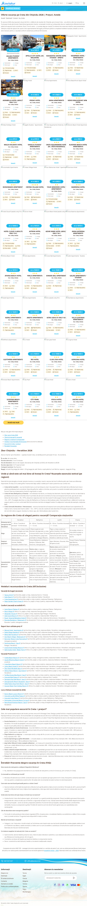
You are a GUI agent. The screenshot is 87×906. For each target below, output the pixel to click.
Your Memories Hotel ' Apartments (56, 188)
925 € (35, 50)
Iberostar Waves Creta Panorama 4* (16, 639)
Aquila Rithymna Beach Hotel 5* (14, 660)
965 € (78, 95)
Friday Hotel (34, 100)
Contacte (4, 881)
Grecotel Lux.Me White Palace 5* (14, 696)
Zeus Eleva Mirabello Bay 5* (13, 668)
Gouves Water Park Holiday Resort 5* (16, 686)
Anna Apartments (56, 100)
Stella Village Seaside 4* (12, 632)
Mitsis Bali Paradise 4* (11, 634)
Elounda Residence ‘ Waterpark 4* (15, 620)
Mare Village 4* (9, 611)
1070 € (78, 394)
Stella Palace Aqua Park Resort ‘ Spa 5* (16, 684)
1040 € (13, 354)
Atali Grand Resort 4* (11, 616)
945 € (78, 50)
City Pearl (35, 399)
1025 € (78, 270)
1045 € (34, 354)
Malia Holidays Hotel (13, 145)
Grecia (25, 878)
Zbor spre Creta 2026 (11, 435)
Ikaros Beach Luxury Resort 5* (14, 694)
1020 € (34, 270)
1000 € (78, 181)
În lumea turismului (7, 878)
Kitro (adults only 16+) (56, 318)
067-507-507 (8, 861)
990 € (78, 139)
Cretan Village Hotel (35, 187)
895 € (13, 50)
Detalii (13, 76)
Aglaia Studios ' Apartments (13, 57)
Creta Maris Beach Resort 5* (13, 664)
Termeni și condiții (7, 884)
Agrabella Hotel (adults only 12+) (13, 101)
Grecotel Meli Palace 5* (11, 677)
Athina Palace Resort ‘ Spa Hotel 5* (15, 671)
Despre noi (4, 873)
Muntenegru (27, 892)
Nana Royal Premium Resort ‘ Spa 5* (16, 702)
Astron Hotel (35, 231)
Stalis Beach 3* (9, 597)
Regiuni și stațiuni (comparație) (14, 439)
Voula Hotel (56, 399)
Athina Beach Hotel (13, 276)
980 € (56, 139)
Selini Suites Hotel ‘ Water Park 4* (15, 650)
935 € (56, 50)
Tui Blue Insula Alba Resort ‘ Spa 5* (15, 675)
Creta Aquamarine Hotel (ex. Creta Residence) (56, 146)
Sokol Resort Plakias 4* (11, 609)
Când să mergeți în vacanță (13, 437)
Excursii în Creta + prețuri (12, 444)
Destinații (4, 876)
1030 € (34, 312)
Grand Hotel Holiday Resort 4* (14, 648)
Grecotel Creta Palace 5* (12, 698)
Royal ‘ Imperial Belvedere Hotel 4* (15, 618)
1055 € (78, 354)
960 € (56, 95)
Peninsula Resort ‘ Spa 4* (12, 643)
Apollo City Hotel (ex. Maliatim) (35, 57)
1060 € (34, 394)
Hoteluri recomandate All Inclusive (15, 442)
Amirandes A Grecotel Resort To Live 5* (17, 700)
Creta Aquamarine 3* (11, 599)
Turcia (25, 873)
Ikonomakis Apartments (13, 187)
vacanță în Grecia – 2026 (51, 850)
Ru (78, 3)
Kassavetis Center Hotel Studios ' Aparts (56, 57)
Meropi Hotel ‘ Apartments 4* (13, 630)
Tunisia (25, 884)
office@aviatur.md (33, 861)
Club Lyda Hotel (56, 359)
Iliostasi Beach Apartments (13, 400)
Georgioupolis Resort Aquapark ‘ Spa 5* (17, 682)
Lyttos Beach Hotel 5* (11, 666)
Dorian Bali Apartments (56, 276)
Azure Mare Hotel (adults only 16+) (56, 232)
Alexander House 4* (10, 614)
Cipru (24, 889)
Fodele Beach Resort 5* (11, 658)
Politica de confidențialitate (10, 886)
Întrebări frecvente (10, 446)
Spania (25, 886)
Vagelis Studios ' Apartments (35, 146)
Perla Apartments (34, 276)
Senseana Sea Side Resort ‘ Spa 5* (15, 679)
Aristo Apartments (35, 318)
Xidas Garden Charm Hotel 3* (13, 601)
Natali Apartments (13, 318)
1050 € (56, 354)
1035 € (56, 312)
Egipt (24, 876)
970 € (13, 139)
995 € (13, 181)
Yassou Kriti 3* (9, 595)
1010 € (35, 226)
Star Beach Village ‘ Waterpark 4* (15, 637)
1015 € (56, 226)
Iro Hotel (35, 359)
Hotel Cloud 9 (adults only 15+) (13, 232)
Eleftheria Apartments (13, 359)
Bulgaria (25, 881)
